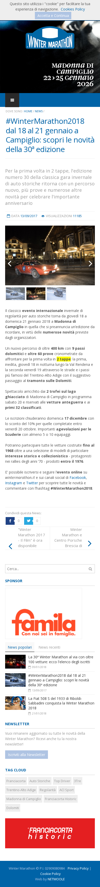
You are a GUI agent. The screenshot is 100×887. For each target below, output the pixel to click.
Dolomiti (12, 807)
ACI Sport (66, 790)
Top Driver (62, 781)
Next (87, 263)
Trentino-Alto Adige (21, 790)
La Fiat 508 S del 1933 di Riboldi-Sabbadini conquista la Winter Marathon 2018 (61, 703)
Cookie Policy (50, 873)
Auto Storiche (39, 781)
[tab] (19, 647)
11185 (77, 216)
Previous (13, 263)
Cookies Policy (73, 9)
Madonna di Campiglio (23, 799)
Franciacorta (16, 781)
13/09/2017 (28, 216)
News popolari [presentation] (20, 647)
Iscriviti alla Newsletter (26, 754)
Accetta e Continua (53, 15)
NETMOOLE (56, 879)
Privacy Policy (78, 868)
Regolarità (48, 790)
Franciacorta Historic (60, 799)
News (39, 111)
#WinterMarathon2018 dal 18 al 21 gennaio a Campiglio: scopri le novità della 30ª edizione (58, 680)
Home (28, 111)
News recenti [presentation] (49, 647)
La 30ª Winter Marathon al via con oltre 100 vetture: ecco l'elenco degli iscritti (60, 659)
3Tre (77, 781)
